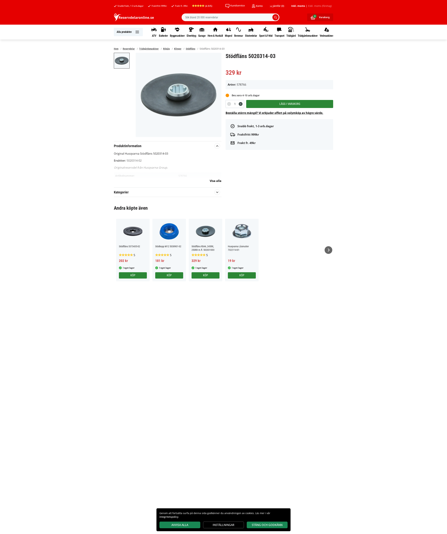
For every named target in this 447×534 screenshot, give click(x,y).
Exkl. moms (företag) (320, 6)
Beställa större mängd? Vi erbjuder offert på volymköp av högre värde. (274, 113)
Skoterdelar (251, 35)
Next (328, 250)
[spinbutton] (235, 104)
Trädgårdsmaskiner (307, 35)
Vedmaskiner (326, 35)
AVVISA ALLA (179, 525)
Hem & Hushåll (215, 35)
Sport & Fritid (265, 35)
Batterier (163, 35)
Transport (279, 35)
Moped (228, 35)
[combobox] (230, 17)
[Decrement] (229, 104)
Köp (132, 275)
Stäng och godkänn (267, 525)
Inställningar (223, 525)
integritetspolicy (168, 516)
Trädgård (290, 35)
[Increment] (241, 104)
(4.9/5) (208, 6)
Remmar (238, 35)
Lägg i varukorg (289, 104)
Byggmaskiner (177, 35)
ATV (154, 35)
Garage (202, 35)
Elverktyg (191, 35)
